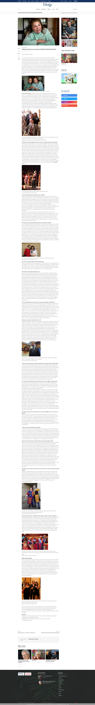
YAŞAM (60, 693)
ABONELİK (37, 1)
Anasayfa (38, 9)
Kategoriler (43, 9)
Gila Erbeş (43, 683)
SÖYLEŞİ (60, 687)
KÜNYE (29, 1)
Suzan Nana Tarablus (64, 65)
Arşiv (53, 9)
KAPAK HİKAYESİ (57, 12)
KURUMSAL (25, 1)
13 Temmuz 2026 (47, 683)
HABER (60, 691)
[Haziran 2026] (63, 43)
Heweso (76, 702)
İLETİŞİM (49, 1)
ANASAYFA (20, 1)
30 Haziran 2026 (69, 65)
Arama (75, 9)
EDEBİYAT (60, 695)
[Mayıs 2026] (69, 43)
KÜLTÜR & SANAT (61, 689)
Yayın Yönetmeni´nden (68, 50)
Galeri (57, 9)
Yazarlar (49, 9)
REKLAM (32, 1)
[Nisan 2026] (74, 43)
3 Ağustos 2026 (44, 677)
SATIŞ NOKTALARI (43, 1)
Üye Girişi (69, 1)
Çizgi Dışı (63, 70)
